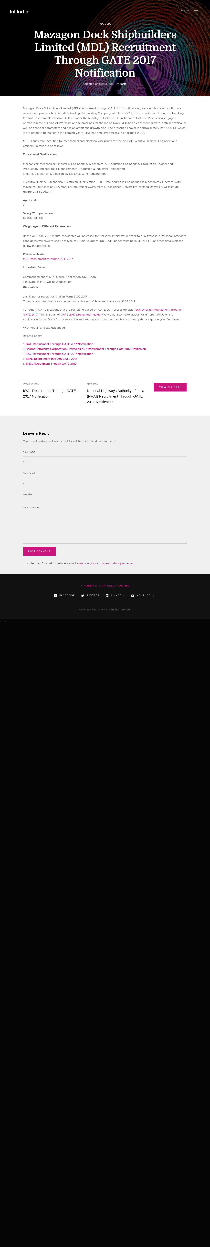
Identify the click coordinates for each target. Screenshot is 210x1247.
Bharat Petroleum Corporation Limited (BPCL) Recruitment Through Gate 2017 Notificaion (86, 349)
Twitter (93, 595)
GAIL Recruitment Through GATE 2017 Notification (59, 344)
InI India (19, 12)
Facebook (66, 595)
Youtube (143, 595)
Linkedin (117, 595)
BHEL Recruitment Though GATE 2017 (51, 363)
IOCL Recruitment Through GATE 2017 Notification (59, 354)
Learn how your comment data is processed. (105, 563)
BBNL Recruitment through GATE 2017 (51, 359)
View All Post (170, 387)
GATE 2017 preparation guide (81, 314)
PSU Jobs (105, 23)
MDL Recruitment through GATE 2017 (48, 259)
